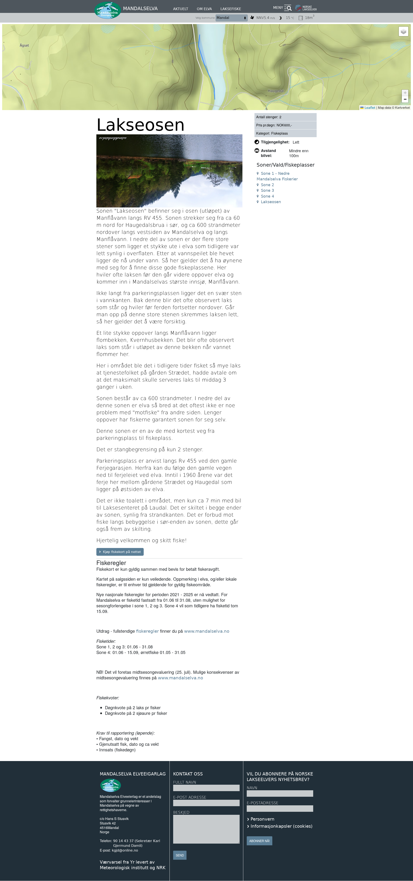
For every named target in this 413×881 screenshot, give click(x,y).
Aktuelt (180, 9)
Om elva (204, 9)
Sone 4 (267, 196)
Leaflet (369, 108)
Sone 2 (267, 185)
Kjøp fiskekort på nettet (122, 552)
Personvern (262, 819)
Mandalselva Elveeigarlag (133, 774)
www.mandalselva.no (206, 631)
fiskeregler (147, 631)
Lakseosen (271, 202)
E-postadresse (262, 803)
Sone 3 (267, 190)
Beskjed (181, 812)
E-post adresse (189, 797)
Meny (278, 8)
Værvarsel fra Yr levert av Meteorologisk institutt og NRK (132, 865)
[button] (403, 31)
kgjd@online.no (125, 850)
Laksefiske (230, 9)
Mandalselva (140, 8)
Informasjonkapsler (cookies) (282, 826)
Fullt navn (184, 782)
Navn (252, 788)
